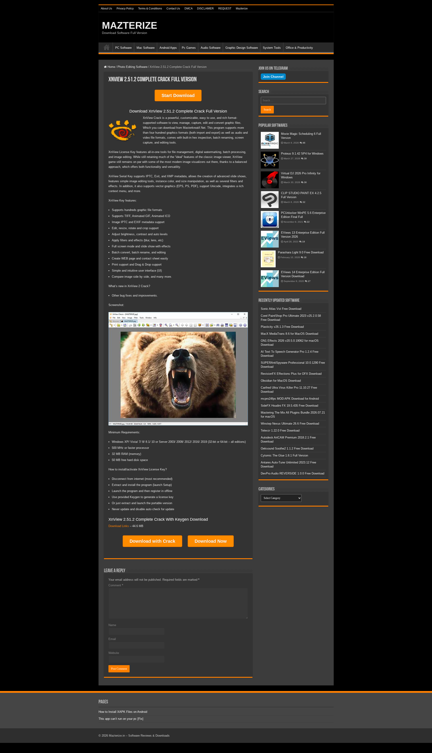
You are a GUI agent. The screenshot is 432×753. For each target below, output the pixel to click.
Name (112, 625)
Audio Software (210, 47)
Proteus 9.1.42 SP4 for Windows (302, 153)
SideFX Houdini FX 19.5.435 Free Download (289, 405)
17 (309, 281)
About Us (106, 8)
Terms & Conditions (150, 8)
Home (106, 47)
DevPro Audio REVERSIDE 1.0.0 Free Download (292, 473)
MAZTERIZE (129, 25)
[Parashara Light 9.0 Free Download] (268, 258)
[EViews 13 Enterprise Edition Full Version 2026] (270, 239)
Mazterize (242, 8)
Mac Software (146, 47)
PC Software (123, 47)
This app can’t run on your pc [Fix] (121, 718)
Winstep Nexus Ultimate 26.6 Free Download (290, 423)
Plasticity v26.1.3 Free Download (282, 326)
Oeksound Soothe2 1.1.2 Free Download (287, 448)
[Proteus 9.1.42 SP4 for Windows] (270, 160)
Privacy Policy (125, 8)
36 (305, 182)
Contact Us (173, 8)
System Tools (272, 47)
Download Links (118, 526)
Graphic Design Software (241, 47)
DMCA (188, 8)
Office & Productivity (299, 47)
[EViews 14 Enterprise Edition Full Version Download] (270, 278)
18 (305, 257)
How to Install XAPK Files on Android (123, 711)
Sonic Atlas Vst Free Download (281, 308)
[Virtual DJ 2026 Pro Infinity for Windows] (270, 179)
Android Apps (168, 47)
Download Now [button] (211, 541)
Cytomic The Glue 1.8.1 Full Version (284, 455)
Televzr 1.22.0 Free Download (280, 430)
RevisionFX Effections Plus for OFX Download (291, 373)
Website (113, 653)
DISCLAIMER (205, 8)
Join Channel (273, 76)
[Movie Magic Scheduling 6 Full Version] (270, 140)
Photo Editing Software (132, 67)
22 (308, 222)
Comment (115, 585)
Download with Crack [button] (152, 541)
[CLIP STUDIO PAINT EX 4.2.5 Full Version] (270, 199)
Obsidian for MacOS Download (281, 380)
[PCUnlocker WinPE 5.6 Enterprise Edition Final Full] (270, 219)
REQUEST (224, 8)
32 (304, 202)
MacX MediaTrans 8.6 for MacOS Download (289, 333)
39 (305, 158)
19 (303, 241)
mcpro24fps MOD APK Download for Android (290, 398)
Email (112, 639)
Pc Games (189, 47)
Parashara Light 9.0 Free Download (301, 252)
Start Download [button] (178, 95)
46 (304, 143)
